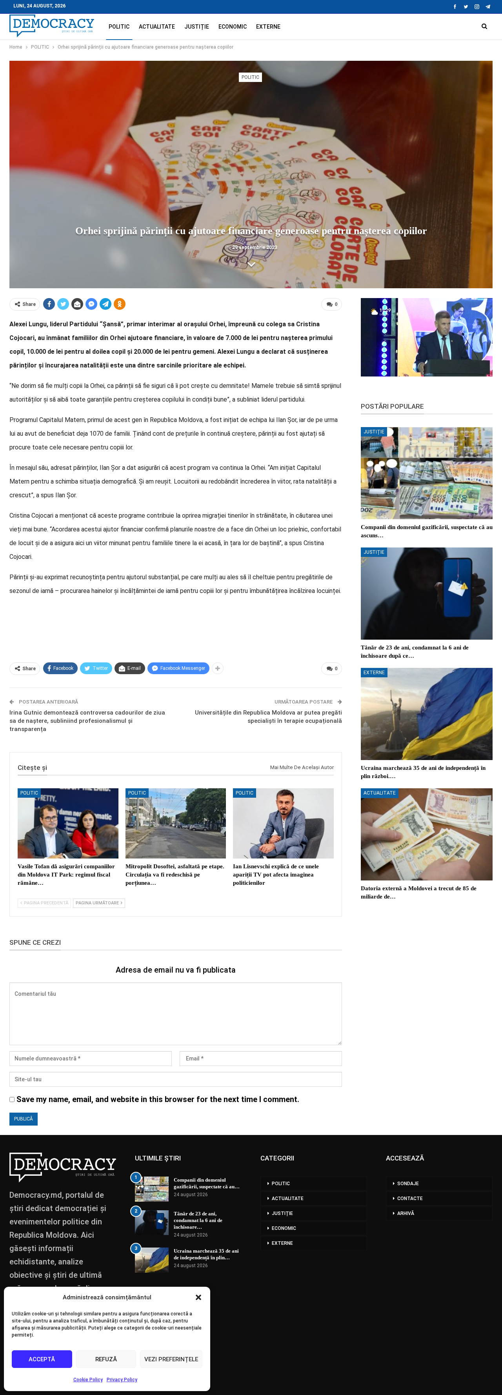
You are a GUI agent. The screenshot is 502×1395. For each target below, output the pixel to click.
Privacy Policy (122, 1379)
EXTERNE (268, 27)
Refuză (106, 1359)
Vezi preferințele (171, 1359)
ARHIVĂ (405, 1213)
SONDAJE (408, 1183)
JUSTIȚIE (196, 27)
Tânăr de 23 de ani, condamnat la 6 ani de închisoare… (198, 1220)
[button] (198, 1297)
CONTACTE (410, 1198)
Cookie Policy (88, 1379)
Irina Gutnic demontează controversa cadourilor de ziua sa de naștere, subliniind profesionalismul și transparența (87, 721)
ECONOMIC (232, 27)
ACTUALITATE (157, 27)
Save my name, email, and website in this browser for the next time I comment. (157, 1099)
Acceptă (42, 1359)
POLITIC (119, 27)
